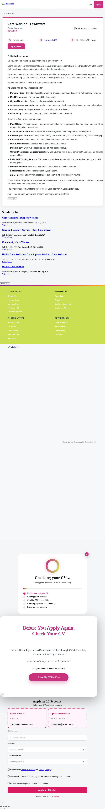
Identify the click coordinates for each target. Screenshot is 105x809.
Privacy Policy (60, 327)
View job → (7, 225)
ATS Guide (12, 338)
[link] (52, 221)
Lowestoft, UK (50, 40)
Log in (56, 796)
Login (89, 5)
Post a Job (59, 296)
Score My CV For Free (49, 677)
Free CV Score (13, 300)
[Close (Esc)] (9, 806)
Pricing (57, 300)
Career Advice (13, 304)
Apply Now (16, 46)
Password (11, 744)
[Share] (6, 806)
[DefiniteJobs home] (18, 442)
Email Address (13, 731)
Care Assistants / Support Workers (20, 217)
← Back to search (8, 14)
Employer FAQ (60, 308)
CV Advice (12, 327)
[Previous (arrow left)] (1, 808)
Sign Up (98, 5)
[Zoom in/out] (1, 806)
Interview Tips (13, 334)
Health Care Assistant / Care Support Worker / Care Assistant (34, 254)
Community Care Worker (15, 242)
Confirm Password (14, 756)
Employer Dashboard (63, 304)
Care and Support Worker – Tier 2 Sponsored (26, 230)
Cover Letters (13, 331)
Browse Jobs (12, 296)
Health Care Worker (13, 266)
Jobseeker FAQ (13, 308)
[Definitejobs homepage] (11, 5)
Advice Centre (13, 323)
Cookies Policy (60, 331)
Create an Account (15, 312)
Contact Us (59, 334)
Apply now (12, 199)
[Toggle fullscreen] (4, 806)
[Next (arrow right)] (4, 808)
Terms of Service (61, 323)
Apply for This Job (47, 790)
